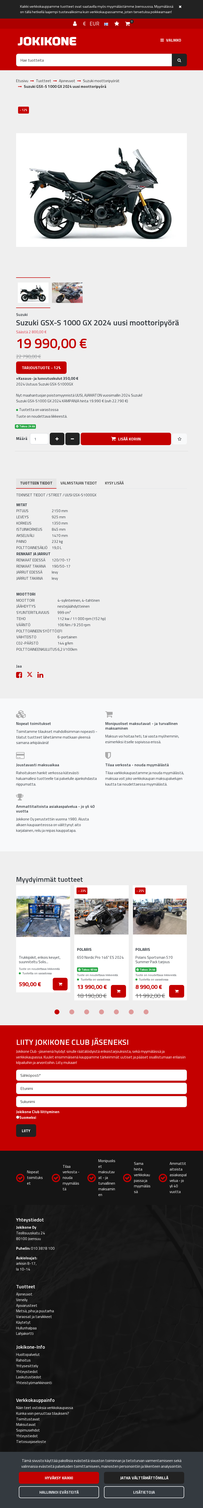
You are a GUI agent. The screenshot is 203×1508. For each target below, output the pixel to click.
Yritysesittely (27, 1366)
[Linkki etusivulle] (47, 41)
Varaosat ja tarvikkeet (34, 1316)
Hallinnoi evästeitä (59, 1492)
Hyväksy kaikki (59, 1478)
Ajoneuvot (24, 1294)
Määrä (21, 438)
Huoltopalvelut (28, 1354)
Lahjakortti (25, 1333)
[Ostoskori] (127, 23)
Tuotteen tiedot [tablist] (36, 483)
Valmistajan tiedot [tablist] (78, 483)
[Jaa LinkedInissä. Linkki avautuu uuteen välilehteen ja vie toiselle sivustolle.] (42, 676)
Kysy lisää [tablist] (114, 483)
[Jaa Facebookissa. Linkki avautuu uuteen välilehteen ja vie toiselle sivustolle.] (21, 676)
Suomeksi (27, 1117)
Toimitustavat (28, 1419)
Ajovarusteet (26, 1305)
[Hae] (179, 60)
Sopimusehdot (28, 1430)
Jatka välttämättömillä (144, 1478)
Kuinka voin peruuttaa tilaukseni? (42, 1413)
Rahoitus (23, 1360)
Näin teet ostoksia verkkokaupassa (44, 1408)
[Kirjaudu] (75, 23)
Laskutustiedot (28, 1377)
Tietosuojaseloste (31, 1441)
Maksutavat (26, 1424)
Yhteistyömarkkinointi (34, 1383)
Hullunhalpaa (26, 1328)
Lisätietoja (144, 1492)
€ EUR (93, 23)
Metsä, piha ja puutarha (35, 1311)
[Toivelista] (117, 23)
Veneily (21, 1300)
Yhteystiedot (27, 1371)
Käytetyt (23, 1322)
